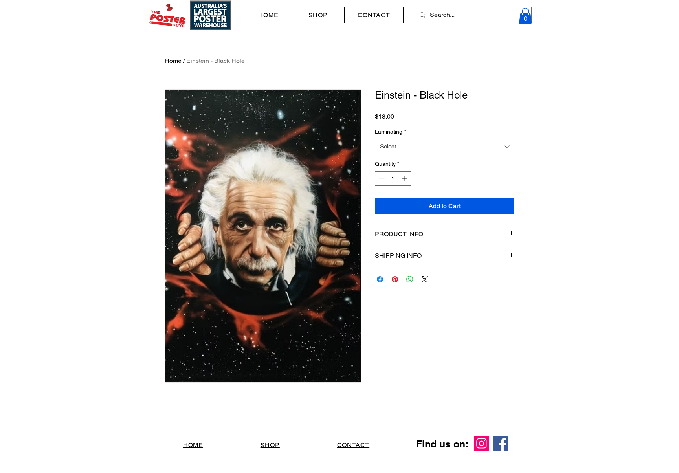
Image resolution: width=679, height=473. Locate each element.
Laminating (390, 131)
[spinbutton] (393, 178)
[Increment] (405, 178)
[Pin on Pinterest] (395, 279)
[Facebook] (500, 443)
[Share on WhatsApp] (410, 279)
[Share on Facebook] (380, 279)
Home (173, 60)
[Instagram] (481, 443)
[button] (525, 16)
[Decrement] (381, 178)
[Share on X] (424, 279)
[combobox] (444, 146)
